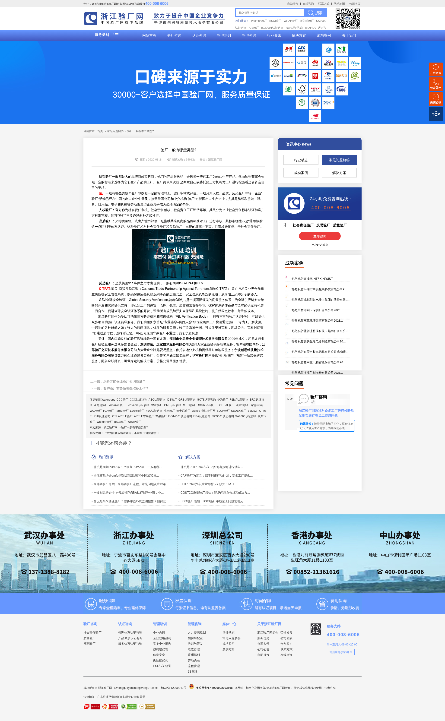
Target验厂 (122, 410)
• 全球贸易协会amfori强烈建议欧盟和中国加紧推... (125, 475)
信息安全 (159, 654)
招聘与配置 (195, 638)
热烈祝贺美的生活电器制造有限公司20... (319, 341)
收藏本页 (354, 3)
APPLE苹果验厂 (144, 416)
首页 (100, 131)
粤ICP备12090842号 (173, 687)
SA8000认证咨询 (246, 416)
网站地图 (339, 3)
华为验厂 (222, 399)
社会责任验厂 (92, 632)
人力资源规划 (197, 632)
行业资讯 (274, 35)
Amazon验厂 (117, 405)
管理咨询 (249, 35)
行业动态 (301, 159)
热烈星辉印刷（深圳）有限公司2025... (317, 310)
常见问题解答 (339, 159)
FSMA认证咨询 (239, 399)
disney (196, 410)
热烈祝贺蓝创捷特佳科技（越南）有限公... (320, 331)
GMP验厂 (157, 405)
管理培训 (224, 35)
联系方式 (323, 3)
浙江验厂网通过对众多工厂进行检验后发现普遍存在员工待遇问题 (326, 412)
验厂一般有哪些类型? (134, 427)
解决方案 (299, 35)
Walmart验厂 (259, 20)
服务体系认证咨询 (130, 643)
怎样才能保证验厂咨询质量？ (124, 381)
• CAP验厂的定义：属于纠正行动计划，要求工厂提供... (215, 475)
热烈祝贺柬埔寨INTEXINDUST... (313, 278)
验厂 (102, 193)
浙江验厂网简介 (267, 632)
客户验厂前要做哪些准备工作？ (126, 388)
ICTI (114, 416)
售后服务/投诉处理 (340, 652)
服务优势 (263, 638)
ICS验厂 (254, 27)
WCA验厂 (96, 410)
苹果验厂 (161, 416)
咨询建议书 (160, 649)
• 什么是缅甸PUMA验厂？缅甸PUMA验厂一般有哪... (127, 467)
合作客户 (286, 643)
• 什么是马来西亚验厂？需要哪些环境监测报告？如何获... (130, 501)
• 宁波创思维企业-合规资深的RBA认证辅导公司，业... (128, 492)
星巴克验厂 (190, 405)
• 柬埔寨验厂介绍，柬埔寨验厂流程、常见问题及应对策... (130, 484)
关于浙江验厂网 (269, 623)
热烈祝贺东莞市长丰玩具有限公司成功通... (320, 351)
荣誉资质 (286, 632)
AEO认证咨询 (157, 399)
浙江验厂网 (208, 410)
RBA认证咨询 (294, 27)
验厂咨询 (174, 35)
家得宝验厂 (258, 405)
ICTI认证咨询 (102, 416)
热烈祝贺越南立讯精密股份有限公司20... (319, 362)
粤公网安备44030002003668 (214, 688)
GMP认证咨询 (172, 405)
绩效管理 (194, 649)
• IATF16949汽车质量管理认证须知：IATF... (207, 484)
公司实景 (263, 643)
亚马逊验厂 (101, 405)
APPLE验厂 (125, 416)
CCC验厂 (122, 399)
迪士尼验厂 (183, 410)
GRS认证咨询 (187, 399)
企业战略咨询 (162, 638)
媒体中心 (229, 623)
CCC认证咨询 (138, 399)
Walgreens (108, 399)
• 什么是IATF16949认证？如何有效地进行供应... (210, 467)
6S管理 (192, 671)
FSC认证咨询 (154, 410)
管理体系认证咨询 (130, 632)
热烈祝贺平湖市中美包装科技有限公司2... (319, 289)
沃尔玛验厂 (307, 20)
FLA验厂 (108, 410)
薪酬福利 (194, 654)
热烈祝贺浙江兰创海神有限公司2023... (317, 372)
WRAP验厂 (291, 20)
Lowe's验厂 (137, 410)
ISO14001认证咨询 (180, 416)
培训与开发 (195, 643)
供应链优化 (160, 660)
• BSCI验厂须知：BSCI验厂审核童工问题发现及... (212, 501)
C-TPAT (104, 288)
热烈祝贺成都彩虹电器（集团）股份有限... (320, 299)
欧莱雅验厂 (243, 405)
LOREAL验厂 (226, 405)
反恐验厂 (89, 643)
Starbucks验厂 (207, 405)
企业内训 (159, 632)
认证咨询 (199, 35)
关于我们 (349, 35)
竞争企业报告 (162, 643)
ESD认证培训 (162, 666)
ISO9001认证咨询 (272, 27)
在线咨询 (308, 3)
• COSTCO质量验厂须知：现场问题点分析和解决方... (214, 492)
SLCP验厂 (223, 410)
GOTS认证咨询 (206, 399)
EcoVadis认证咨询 (138, 405)
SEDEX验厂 (238, 410)
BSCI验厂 (275, 20)
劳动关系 (194, 660)
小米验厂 (169, 410)
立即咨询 (319, 236)
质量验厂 (89, 638)
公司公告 (263, 649)
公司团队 (286, 638)
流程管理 (194, 666)
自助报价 (292, 3)
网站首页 (149, 35)
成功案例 (324, 35)
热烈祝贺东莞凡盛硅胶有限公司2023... (317, 320)
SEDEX (252, 410)
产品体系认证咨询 (130, 638)
